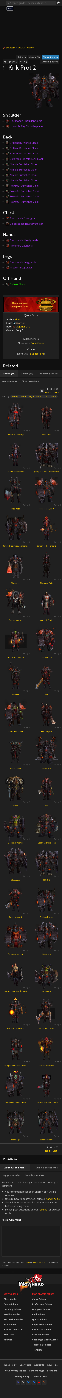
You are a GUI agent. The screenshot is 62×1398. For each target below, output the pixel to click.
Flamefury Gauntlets (21, 245)
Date (38, 396)
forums (43, 1209)
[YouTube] (39, 1382)
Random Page (36, 1370)
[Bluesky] (28, 1382)
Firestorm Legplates (21, 267)
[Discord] (18, 1382)
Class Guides (10, 1299)
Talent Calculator (13, 1329)
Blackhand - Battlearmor (15, 1102)
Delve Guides (11, 1304)
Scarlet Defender (46, 620)
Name (23, 396)
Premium (52, 1370)
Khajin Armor (15, 768)
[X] (23, 1382)
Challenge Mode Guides (45, 1339)
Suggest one (37, 353)
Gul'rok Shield (17, 284)
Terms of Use (40, 1376)
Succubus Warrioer (16, 471)
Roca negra (15, 1139)
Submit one (37, 343)
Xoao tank (46, 991)
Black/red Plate (46, 583)
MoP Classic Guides (43, 1294)
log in (27, 1262)
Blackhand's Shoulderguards (26, 121)
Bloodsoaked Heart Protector (26, 223)
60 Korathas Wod (46, 1028)
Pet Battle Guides (41, 1329)
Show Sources (50, 57)
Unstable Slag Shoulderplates (26, 126)
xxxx (46, 805)
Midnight (9, 1339)
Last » (56, 392)
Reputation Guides (42, 1324)
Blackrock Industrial (15, 1028)
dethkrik (20, 319)
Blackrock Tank (46, 1139)
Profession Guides (13, 1319)
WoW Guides (11, 1294)
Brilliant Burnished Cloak (24, 142)
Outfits (21, 47)
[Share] (59, 3)
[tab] (9, 373)
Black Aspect (46, 731)
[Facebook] (33, 1382)
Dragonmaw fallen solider (16, 1065)
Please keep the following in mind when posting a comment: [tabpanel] (31, 1224)
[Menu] (3, 3)
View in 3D (34, 57)
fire (46, 694)
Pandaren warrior (15, 954)
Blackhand (15, 880)
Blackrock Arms (46, 917)
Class (46, 396)
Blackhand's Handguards (24, 240)
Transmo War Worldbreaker (15, 991)
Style (31, 396)
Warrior (30, 47)
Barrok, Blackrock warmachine (15, 546)
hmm (15, 805)
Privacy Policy (22, 1376)
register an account (40, 1262)
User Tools (25, 1364)
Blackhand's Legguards (23, 262)
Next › (48, 392)
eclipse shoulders (46, 1065)
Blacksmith (15, 583)
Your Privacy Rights (15, 1370)
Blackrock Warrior (15, 843)
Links (23, 57)
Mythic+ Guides (12, 1314)
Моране (15, 694)
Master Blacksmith (15, 731)
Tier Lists (9, 1334)
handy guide (53, 1199)
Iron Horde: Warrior (15, 657)
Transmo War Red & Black (47, 1102)
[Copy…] (42, 391)
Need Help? (10, 1364)
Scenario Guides (41, 1334)
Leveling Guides (12, 1309)
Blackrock (15, 509)
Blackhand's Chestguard (23, 218)
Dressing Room (50, 61)
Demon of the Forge (15, 434)
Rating (15, 396)
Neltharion (46, 434)
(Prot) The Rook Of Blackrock (46, 471)
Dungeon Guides (41, 1309)
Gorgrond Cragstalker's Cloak (26, 159)
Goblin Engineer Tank (46, 843)
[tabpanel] (31, 770)
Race (53, 396)
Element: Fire (46, 657)
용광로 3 (46, 880)
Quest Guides (39, 1319)
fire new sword (15, 917)
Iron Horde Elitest (46, 509)
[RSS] (44, 1382)
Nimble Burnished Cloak (23, 164)
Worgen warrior (15, 620)
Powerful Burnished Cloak (24, 185)
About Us (39, 1364)
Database (10, 47)
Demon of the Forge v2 (46, 546)
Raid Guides (10, 1324)
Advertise (52, 1364)
